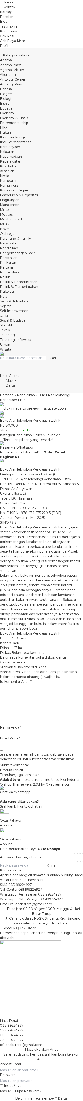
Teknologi (7, 335)
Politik (5, 277)
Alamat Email (10, 1064)
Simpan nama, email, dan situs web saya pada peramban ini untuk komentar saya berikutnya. (37, 756)
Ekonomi (7, 113)
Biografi (6, 94)
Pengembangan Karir (17, 253)
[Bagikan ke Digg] (1, 465)
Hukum (6, 132)
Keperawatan (10, 161)
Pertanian (8, 267)
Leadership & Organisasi (19, 195)
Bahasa (6, 89)
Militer (5, 210)
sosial (4, 316)
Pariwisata (8, 243)
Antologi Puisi (11, 84)
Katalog (6, 12)
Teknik (5, 330)
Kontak (9, 7)
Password (8, 1075)
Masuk (5, 1091)
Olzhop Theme (12, 784)
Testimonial (9, 26)
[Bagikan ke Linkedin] (4, 465)
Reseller (6, 17)
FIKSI (4, 128)
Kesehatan (8, 166)
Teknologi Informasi (16, 340)
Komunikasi (9, 185)
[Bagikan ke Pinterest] (8, 465)
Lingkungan (9, 200)
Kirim (51, 865)
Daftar (63, 1098)
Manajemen (9, 205)
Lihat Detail (9, 1021)
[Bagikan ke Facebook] (22, 457)
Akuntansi (8, 75)
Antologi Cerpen (13, 79)
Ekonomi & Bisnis (14, 118)
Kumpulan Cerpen (14, 190)
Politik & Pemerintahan (18, 282)
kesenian (7, 171)
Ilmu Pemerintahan (16, 142)
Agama (6, 60)
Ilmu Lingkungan (14, 137)
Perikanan (8, 263)
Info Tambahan (27, 474)
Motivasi (6, 214)
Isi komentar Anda (15, 682)
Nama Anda (9, 727)
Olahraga (7, 234)
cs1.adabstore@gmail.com (31, 904)
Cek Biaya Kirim (12, 41)
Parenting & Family (15, 238)
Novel (4, 229)
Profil (4, 46)
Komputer (8, 181)
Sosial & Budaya (12, 320)
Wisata (5, 349)
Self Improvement (15, 311)
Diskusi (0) (49, 474)
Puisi (4, 296)
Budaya (6, 108)
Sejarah (6, 306)
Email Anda (9, 738)
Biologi (5, 99)
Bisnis (4, 103)
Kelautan (7, 152)
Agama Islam (10, 65)
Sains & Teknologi (14, 301)
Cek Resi (7, 36)
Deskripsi (7, 474)
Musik (4, 224)
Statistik (6, 325)
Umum (6, 345)
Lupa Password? (28, 1091)
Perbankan (9, 258)
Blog (4, 22)
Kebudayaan (10, 147)
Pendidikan (9, 248)
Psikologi (7, 291)
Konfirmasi (8, 31)
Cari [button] (52, 358)
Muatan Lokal (11, 219)
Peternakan (9, 272)
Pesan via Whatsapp (16, 447)
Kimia (4, 176)
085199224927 (20, 885)
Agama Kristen (12, 70)
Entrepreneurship (14, 123)
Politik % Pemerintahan (19, 287)
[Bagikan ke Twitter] (25, 457)
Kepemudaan (11, 156)
